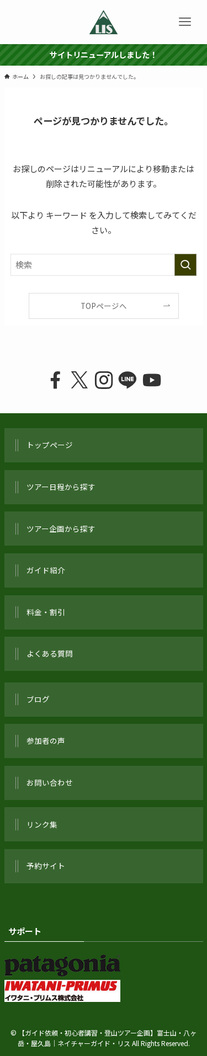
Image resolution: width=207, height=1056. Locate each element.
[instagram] (103, 380)
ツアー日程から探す (60, 486)
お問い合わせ (49, 782)
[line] (127, 380)
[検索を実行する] (185, 265)
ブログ (38, 699)
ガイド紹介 (45, 569)
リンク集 (41, 824)
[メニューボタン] (185, 22)
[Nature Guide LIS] (103, 22)
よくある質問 (49, 653)
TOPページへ (104, 305)
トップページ (49, 444)
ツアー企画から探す (60, 528)
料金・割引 (45, 611)
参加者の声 (45, 740)
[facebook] (55, 380)
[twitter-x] (79, 380)
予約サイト (45, 865)
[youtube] (151, 380)
